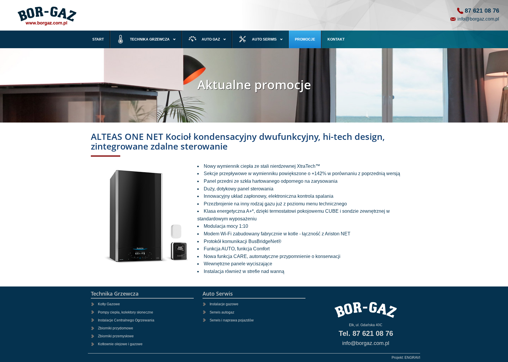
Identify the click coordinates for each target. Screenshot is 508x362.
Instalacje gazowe (224, 304)
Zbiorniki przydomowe (115, 328)
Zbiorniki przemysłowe (116, 336)
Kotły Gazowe (109, 304)
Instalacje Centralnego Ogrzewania (126, 320)
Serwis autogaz (222, 312)
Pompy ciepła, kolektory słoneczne (125, 312)
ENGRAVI (412, 358)
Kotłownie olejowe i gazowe (120, 344)
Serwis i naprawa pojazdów (232, 320)
